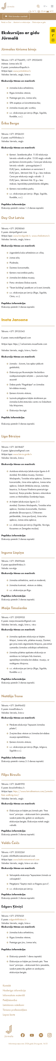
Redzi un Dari (6, 22)
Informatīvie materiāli (14, 995)
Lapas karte (9, 1015)
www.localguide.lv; (22, 236)
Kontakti (7, 985)
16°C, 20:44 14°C (43, 11)
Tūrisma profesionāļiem (15, 1010)
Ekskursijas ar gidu (39, 22)
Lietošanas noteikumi (13, 1005)
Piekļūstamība (10, 1000)
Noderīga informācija (14, 990)
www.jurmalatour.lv (22, 71)
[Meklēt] (38, 6)
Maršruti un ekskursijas (21, 22)
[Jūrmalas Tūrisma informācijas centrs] (7, 6)
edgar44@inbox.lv (18, 919)
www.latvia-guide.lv (22, 454)
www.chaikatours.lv (41, 236)
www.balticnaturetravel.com (26, 859)
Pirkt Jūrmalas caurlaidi (18, 16)
